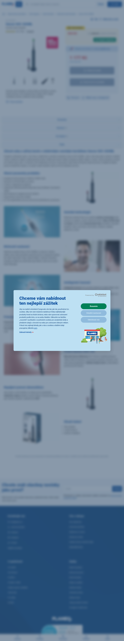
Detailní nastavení (93, 313)
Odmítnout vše (94, 320)
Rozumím (94, 306)
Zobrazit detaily (26, 332)
